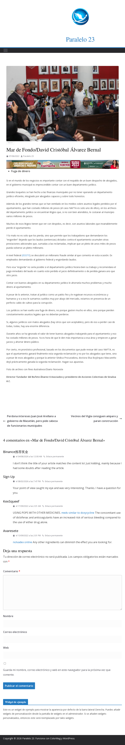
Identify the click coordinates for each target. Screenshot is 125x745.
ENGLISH (10, 142)
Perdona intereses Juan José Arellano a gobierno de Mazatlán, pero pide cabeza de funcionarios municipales (32, 420)
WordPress (69, 738)
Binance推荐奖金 (15, 452)
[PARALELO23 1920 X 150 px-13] (62, 162)
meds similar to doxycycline (77, 512)
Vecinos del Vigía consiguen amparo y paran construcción (94, 418)
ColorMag (55, 738)
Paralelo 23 (80, 39)
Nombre (8, 616)
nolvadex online (22, 542)
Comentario (11, 571)
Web (6, 647)
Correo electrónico (15, 632)
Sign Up (9, 476)
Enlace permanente (55, 456)
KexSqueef (11, 501)
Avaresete (10, 531)
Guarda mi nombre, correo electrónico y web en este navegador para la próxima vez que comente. (57, 672)
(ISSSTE (26, 255)
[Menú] (5, 50)
